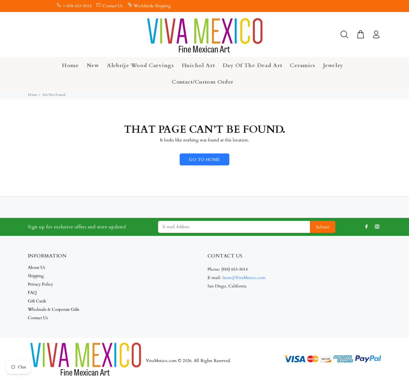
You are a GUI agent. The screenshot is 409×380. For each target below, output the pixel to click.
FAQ (32, 292)
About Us (36, 267)
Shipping (36, 276)
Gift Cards (37, 301)
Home (32, 94)
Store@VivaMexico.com (244, 278)
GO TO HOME (204, 159)
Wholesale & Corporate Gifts (53, 309)
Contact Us (112, 6)
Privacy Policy (40, 284)
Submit (323, 227)
